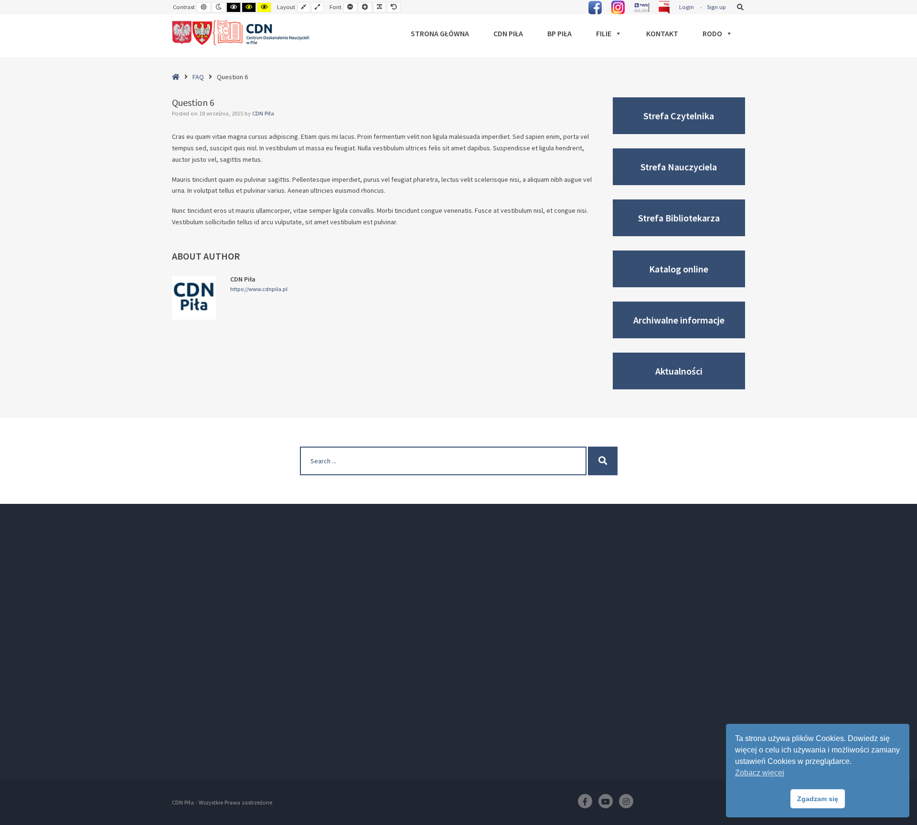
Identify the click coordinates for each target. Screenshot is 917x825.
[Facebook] (585, 801)
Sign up (716, 6)
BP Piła (559, 33)
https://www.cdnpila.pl (259, 289)
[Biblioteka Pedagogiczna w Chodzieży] (241, 33)
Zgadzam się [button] (817, 799)
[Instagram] (626, 801)
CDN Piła (508, 33)
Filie (603, 33)
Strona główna (440, 33)
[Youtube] (605, 801)
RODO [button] (712, 33)
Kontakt (662, 33)
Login (686, 6)
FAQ (198, 77)
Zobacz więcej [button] (759, 773)
